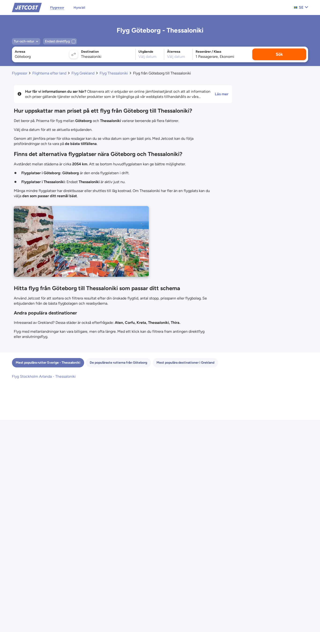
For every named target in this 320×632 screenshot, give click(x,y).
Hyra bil (79, 8)
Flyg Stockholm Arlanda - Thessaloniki (44, 376)
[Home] (27, 7)
